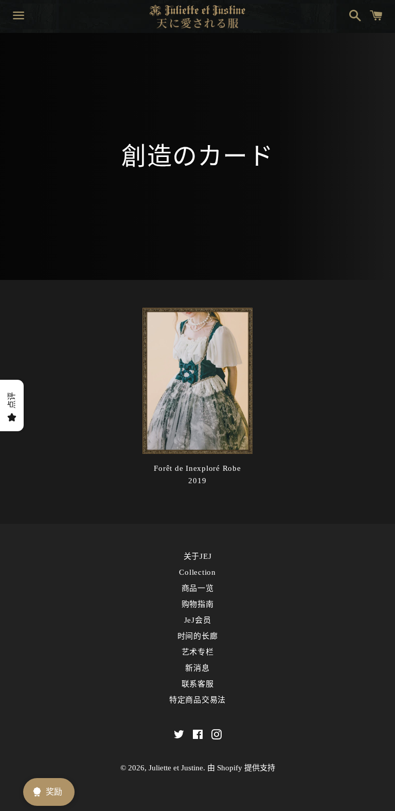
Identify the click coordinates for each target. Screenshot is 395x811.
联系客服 (198, 684)
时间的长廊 (197, 636)
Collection (197, 572)
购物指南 (198, 604)
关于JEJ (198, 556)
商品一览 (198, 588)
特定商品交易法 (197, 700)
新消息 (197, 668)
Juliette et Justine (176, 768)
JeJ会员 (197, 620)
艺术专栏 (198, 652)
